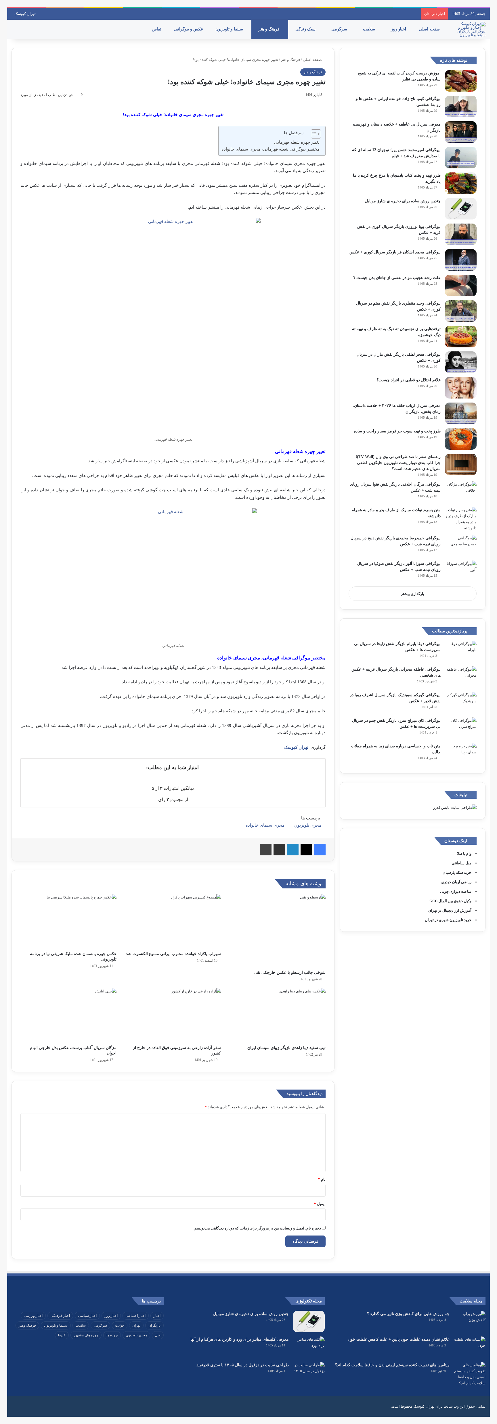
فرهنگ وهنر (27, 1325)
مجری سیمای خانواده (265, 825)
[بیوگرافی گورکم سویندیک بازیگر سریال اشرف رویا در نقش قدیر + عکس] (461, 702)
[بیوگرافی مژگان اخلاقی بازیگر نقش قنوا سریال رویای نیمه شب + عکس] (461, 492)
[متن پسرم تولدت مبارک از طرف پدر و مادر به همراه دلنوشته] (461, 519)
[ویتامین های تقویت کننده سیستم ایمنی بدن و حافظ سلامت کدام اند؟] (469, 1374)
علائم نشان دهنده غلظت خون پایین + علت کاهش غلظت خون (399, 1339)
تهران (136, 1325)
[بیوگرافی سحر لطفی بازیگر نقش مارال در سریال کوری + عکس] (461, 362)
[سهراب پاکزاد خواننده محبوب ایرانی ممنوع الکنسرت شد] (173, 921)
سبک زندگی (306, 29)
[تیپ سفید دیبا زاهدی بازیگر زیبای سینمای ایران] (278, 1015)
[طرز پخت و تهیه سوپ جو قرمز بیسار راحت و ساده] (461, 439)
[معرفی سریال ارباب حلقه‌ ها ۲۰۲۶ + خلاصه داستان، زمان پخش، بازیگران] (461, 413)
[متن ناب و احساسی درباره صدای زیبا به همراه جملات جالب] (461, 754)
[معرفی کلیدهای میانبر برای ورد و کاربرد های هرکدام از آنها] (309, 1347)
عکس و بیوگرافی (189, 29)
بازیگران (154, 1325)
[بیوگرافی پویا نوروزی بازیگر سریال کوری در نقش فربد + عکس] (461, 234)
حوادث (119, 1325)
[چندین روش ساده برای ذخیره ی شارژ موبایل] (461, 209)
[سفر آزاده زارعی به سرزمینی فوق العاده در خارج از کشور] (173, 1015)
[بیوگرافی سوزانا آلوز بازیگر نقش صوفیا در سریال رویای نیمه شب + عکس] (461, 571)
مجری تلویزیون (307, 825)
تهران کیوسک (25, 13)
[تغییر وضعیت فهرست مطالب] (313, 134)
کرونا (62, 1335)
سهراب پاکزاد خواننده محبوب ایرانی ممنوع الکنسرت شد (173, 954)
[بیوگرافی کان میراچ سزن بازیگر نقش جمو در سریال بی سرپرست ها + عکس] (461, 728)
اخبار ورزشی (33, 1316)
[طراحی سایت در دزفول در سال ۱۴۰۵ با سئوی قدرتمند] (309, 1372)
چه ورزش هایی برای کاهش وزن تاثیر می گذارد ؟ (408, 1314)
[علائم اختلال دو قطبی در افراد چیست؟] (461, 388)
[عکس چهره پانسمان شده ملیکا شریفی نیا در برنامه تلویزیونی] (68, 921)
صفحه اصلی (430, 29)
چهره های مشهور (86, 1335)
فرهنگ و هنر (270, 29)
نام (322, 1179)
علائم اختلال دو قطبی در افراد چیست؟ (408, 380)
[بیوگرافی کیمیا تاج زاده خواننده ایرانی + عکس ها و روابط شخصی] (461, 106)
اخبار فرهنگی (60, 1316)
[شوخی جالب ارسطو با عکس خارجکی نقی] (278, 930)
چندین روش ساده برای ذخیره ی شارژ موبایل (403, 201)
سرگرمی (339, 29)
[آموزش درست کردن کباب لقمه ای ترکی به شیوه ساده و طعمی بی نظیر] (461, 81)
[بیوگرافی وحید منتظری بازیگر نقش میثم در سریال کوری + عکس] (461, 311)
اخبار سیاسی (87, 1316)
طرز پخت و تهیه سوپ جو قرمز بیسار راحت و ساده (397, 431)
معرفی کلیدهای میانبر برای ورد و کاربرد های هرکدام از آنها (239, 1339)
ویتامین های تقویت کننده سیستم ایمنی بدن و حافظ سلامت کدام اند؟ (392, 1365)
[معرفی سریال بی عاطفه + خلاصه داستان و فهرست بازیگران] (461, 132)
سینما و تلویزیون (229, 29)
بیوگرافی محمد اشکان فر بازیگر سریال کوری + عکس (395, 252)
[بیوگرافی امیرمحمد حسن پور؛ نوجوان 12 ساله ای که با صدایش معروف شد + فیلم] (461, 157)
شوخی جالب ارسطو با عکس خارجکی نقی (290, 972)
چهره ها (112, 1335)
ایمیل (320, 1204)
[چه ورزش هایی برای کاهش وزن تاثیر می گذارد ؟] (469, 1321)
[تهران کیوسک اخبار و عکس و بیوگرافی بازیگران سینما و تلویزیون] (469, 29)
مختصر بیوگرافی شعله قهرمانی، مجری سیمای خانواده (270, 149)
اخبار (157, 1316)
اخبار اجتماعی (136, 1316)
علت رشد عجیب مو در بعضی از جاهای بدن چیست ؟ (397, 278)
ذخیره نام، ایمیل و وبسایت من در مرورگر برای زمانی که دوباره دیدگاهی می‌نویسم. (257, 1228)
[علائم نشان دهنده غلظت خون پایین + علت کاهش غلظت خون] (469, 1347)
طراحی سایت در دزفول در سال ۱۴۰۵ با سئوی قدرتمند (242, 1365)
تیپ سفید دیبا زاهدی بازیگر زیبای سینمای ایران (286, 1048)
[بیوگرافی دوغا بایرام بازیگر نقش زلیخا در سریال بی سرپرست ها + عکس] (461, 651)
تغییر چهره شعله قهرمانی (297, 142)
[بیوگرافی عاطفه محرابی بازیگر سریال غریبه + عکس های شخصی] (461, 677)
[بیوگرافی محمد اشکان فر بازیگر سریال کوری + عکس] (461, 260)
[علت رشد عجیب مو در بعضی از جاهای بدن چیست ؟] (461, 285)
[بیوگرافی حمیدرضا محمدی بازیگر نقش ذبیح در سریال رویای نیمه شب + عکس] (461, 546)
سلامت (369, 29)
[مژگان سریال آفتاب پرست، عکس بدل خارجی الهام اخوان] (68, 1015)
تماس (157, 29)
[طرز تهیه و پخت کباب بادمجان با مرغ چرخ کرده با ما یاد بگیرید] (461, 183)
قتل (157, 1335)
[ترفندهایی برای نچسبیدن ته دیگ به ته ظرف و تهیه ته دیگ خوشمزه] (461, 336)
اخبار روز (399, 29)
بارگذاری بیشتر (412, 594)
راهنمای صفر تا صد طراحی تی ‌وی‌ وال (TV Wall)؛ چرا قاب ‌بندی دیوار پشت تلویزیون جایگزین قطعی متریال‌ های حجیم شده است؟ (398, 463)
